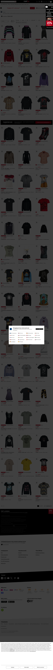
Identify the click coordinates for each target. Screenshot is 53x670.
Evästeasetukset (12, 651)
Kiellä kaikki (26, 667)
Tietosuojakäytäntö (33, 651)
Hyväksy (12, 667)
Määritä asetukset (40, 667)
